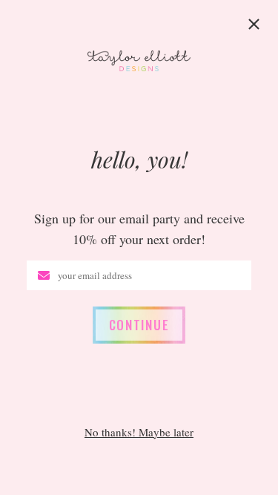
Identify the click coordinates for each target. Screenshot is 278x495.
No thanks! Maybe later (139, 432)
